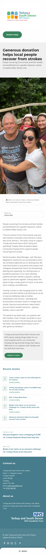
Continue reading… (14, 382)
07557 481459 (11, 488)
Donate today (12, 34)
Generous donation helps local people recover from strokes (24, 418)
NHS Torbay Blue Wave (18, 397)
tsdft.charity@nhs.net (14, 486)
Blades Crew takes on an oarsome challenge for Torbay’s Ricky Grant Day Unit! (24, 407)
